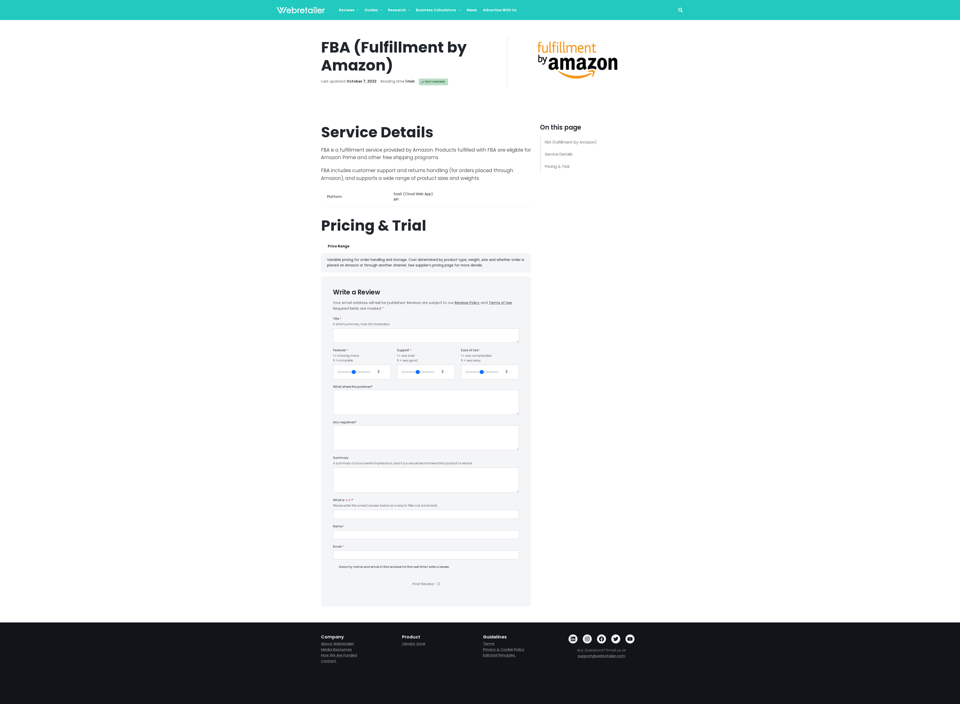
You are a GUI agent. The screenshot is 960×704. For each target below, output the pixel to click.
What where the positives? (352, 387)
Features (340, 350)
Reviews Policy (467, 302)
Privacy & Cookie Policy (503, 649)
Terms (488, 643)
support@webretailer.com (601, 655)
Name (338, 526)
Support (404, 350)
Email (338, 546)
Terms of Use (500, 302)
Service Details (558, 154)
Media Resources (336, 649)
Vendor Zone (413, 643)
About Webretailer (337, 643)
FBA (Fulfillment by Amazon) (571, 142)
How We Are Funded (339, 655)
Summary (340, 458)
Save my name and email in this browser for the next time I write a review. (394, 567)
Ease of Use (470, 350)
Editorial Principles (499, 655)
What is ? (343, 500)
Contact (328, 660)
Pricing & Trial (557, 166)
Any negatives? (344, 422)
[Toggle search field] (680, 10)
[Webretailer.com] (300, 10)
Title (337, 318)
